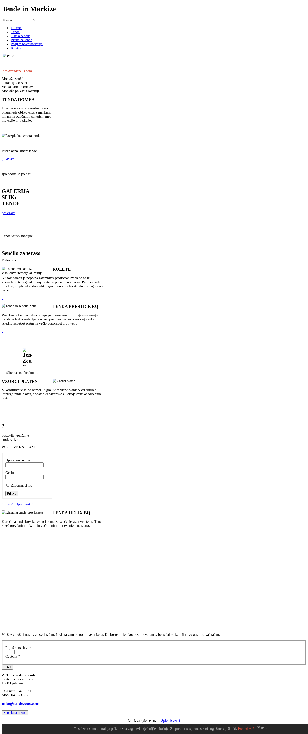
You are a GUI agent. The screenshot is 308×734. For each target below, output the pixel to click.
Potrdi (7, 667)
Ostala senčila (20, 36)
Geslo (9, 473)
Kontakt (16, 48)
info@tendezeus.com (17, 71)
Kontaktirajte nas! (15, 712)
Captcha (12, 656)
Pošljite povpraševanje (27, 44)
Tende (15, 32)
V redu (262, 727)
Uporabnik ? (24, 504)
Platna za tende (21, 40)
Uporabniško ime (17, 460)
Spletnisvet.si (170, 721)
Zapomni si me (21, 485)
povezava (8, 159)
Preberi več (246, 729)
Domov (16, 28)
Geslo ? (7, 504)
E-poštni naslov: (18, 648)
